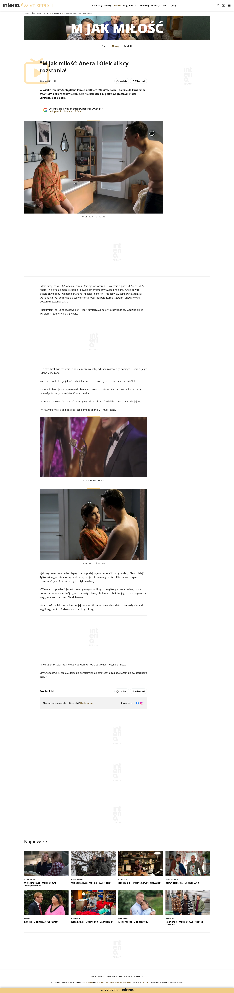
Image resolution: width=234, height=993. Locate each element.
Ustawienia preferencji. (122, 982)
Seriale (46, 13)
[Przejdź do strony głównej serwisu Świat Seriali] (37, 5)
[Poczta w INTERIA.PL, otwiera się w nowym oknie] (223, 5)
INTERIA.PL (146, 982)
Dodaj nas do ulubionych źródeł (76, 111)
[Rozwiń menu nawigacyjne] (229, 5)
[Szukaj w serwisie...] (218, 5)
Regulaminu (88, 982)
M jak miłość (56, 13)
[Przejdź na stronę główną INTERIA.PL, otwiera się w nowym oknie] (11, 5)
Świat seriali (36, 13)
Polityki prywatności (105, 982)
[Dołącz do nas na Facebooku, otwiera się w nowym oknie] (137, 703)
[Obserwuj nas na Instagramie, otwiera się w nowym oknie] (141, 703)
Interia (26, 13)
